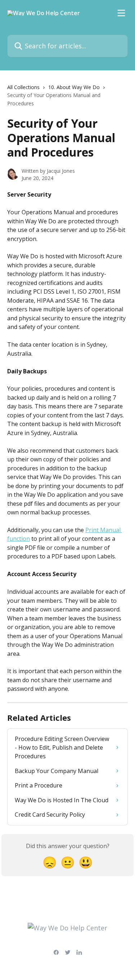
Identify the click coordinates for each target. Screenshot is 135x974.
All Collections (23, 87)
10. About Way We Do (74, 87)
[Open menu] (121, 13)
